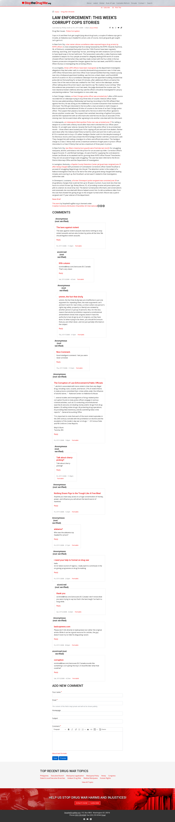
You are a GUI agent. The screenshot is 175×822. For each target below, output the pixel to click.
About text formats (59, 753)
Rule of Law (110, 3)
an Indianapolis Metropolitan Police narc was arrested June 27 (87, 122)
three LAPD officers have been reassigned (80, 68)
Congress (112, 776)
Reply (58, 240)
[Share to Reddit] (116, 28)
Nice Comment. (63, 352)
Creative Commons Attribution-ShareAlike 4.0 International (74, 206)
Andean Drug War (74, 778)
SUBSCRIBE (94, 803)
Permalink (78, 246)
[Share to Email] (118, 28)
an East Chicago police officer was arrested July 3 (89, 96)
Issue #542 (93, 28)
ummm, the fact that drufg (71, 296)
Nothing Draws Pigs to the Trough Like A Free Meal (77, 493)
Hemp (103, 776)
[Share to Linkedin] (113, 28)
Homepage (56, 710)
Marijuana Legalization (75, 776)
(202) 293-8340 (80, 815)
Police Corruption (73, 31)
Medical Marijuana (91, 778)
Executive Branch (57, 776)
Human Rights (105, 778)
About (89, 3)
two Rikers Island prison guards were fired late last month (88, 148)
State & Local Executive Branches (52, 778)
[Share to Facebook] (110, 28)
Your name (56, 692)
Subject (55, 718)
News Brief (56, 199)
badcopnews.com (62, 626)
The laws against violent (67, 227)
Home (57, 12)
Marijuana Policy (92, 776)
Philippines (44, 776)
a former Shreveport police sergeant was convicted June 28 (94, 180)
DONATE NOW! (81, 803)
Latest (95, 3)
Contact (141, 3)
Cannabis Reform (123, 3)
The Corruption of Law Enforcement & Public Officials (78, 383)
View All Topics (87, 782)
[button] (121, 28)
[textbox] (87, 741)
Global (101, 3)
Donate (134, 3)
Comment (56, 726)
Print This (118, 8)
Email (54, 700)
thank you (60, 593)
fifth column (64, 263)
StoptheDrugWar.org (72, 813)
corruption (58, 660)
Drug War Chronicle (67, 12)
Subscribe (106, 8)
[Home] (36, 3)
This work (56, 203)
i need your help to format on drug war (71, 560)
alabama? (58, 529)
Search (149, 3)
